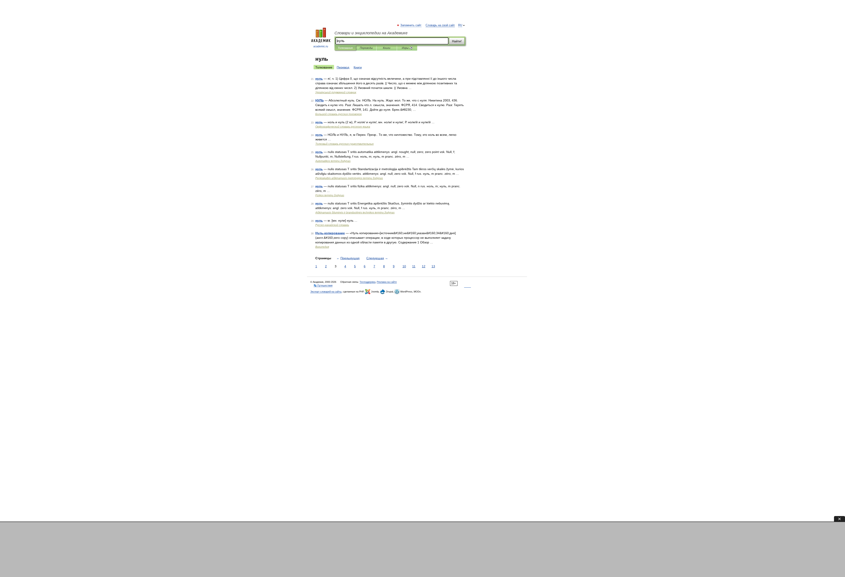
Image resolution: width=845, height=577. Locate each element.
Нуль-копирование (330, 233)
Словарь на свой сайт (440, 25)
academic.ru (320, 46)
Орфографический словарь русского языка (342, 126)
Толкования (345, 48)
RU (460, 25)
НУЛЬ (319, 100)
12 (423, 266)
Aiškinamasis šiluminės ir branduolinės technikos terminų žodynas (355, 212)
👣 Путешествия (323, 285)
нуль (319, 78)
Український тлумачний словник (335, 92)
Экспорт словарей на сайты (326, 291)
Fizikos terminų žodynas (329, 195)
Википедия (322, 246)
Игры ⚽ (407, 48)
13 (433, 266)
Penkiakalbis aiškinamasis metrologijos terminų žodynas (349, 178)
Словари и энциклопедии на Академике (371, 33)
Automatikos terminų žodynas (333, 161)
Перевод (343, 67)
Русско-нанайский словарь (332, 225)
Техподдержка (367, 282)
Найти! (457, 41)
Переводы (366, 48)
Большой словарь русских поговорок (338, 114)
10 (404, 266)
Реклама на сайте (387, 282)
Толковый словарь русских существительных (344, 143)
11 (413, 266)
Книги (386, 48)
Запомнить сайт (411, 25)
